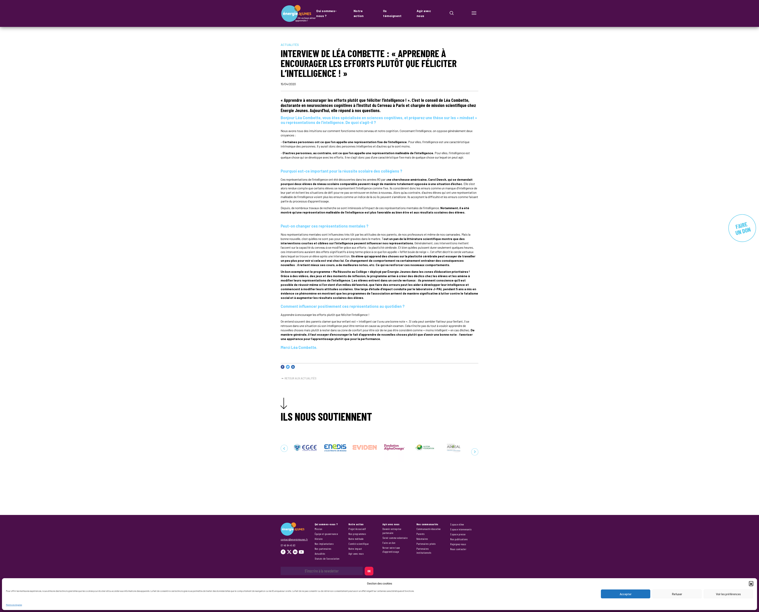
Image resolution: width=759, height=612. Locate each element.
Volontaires (422, 538)
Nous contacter (458, 549)
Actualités (290, 44)
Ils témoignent (392, 13)
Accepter (626, 594)
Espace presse (457, 534)
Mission (318, 529)
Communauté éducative (428, 529)
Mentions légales (14, 605)
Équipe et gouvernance (326, 534)
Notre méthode (355, 538)
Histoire (319, 538)
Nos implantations (324, 543)
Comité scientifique (358, 543)
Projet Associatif (357, 529)
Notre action (359, 13)
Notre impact (355, 548)
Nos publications (459, 539)
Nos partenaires (323, 548)
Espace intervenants (461, 529)
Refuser (677, 594)
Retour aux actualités (300, 378)
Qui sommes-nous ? (326, 13)
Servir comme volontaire (395, 537)
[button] (751, 583)
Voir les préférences (728, 594)
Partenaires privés (426, 543)
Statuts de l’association (327, 558)
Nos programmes (357, 534)
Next (474, 451)
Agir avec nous (424, 13)
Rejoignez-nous (458, 544)
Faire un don (388, 542)
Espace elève (457, 524)
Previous (284, 448)
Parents (420, 534)
